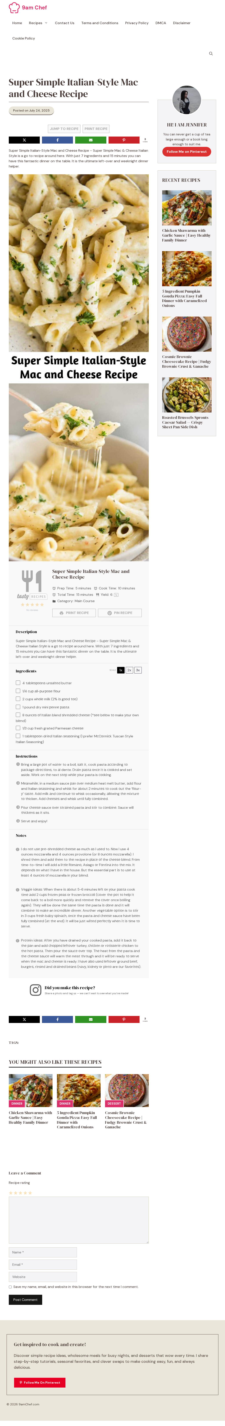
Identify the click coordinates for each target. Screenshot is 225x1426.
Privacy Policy (137, 23)
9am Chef (34, 7)
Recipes (35, 23)
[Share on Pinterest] (124, 140)
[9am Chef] (14, 7)
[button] (211, 53)
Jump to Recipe (64, 128)
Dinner (16, 1104)
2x (129, 670)
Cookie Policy (23, 38)
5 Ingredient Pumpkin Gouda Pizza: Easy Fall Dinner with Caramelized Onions (77, 1120)
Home (17, 23)
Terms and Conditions (99, 23)
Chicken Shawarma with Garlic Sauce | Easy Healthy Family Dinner (30, 1117)
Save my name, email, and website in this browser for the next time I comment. (75, 1286)
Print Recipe (96, 128)
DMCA (161, 23)
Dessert (114, 1104)
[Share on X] (24, 140)
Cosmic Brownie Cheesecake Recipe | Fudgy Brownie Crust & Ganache (126, 1120)
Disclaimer (182, 23)
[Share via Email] (90, 140)
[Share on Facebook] (57, 140)
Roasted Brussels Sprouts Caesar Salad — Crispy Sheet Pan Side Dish (185, 422)
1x (120, 670)
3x (138, 670)
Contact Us (64, 23)
